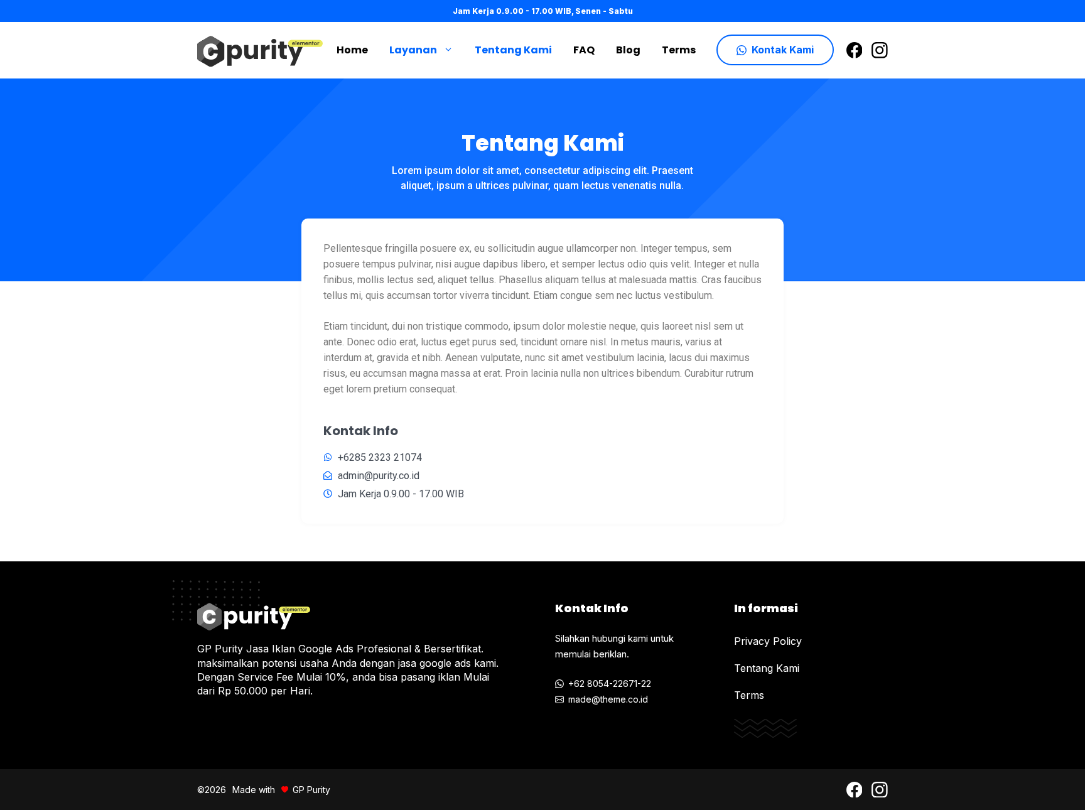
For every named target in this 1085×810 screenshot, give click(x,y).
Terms (679, 50)
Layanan (413, 50)
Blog (628, 50)
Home (352, 50)
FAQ (584, 50)
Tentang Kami (513, 50)
